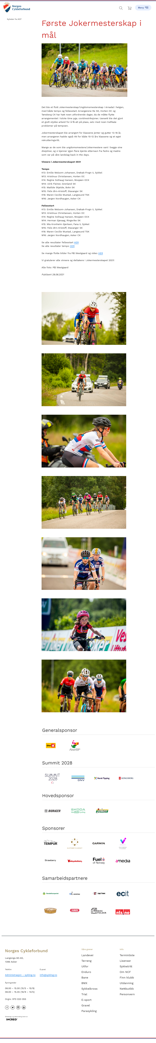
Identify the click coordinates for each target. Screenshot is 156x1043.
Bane (84, 977)
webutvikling (18, 1016)
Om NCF (125, 972)
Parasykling (89, 1011)
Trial (84, 994)
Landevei (87, 955)
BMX (84, 983)
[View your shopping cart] (129, 7)
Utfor (84, 966)
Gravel (85, 1005)
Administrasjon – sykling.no (20, 975)
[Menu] (143, 6)
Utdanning (126, 983)
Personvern (127, 994)
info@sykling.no (48, 975)
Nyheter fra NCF (14, 19)
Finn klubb (127, 977)
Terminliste (127, 955)
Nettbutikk (127, 988)
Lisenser (125, 960)
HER (76, 242)
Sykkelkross (89, 988)
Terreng (86, 960)
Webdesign (8, 1016)
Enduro (86, 972)
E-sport (86, 999)
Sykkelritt (126, 966)
